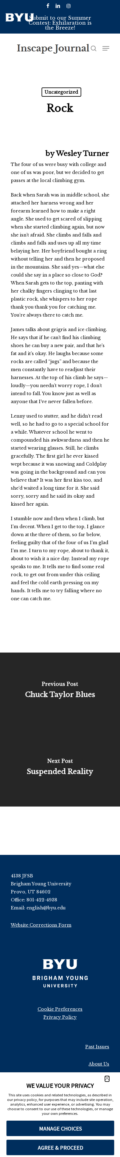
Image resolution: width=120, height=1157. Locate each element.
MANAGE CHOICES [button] (60, 1128)
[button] (107, 1079)
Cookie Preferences (60, 1009)
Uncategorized (61, 92)
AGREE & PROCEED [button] (60, 1147)
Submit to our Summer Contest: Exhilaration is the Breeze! (60, 23)
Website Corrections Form (41, 925)
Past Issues (97, 1047)
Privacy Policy (60, 1017)
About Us (99, 1064)
